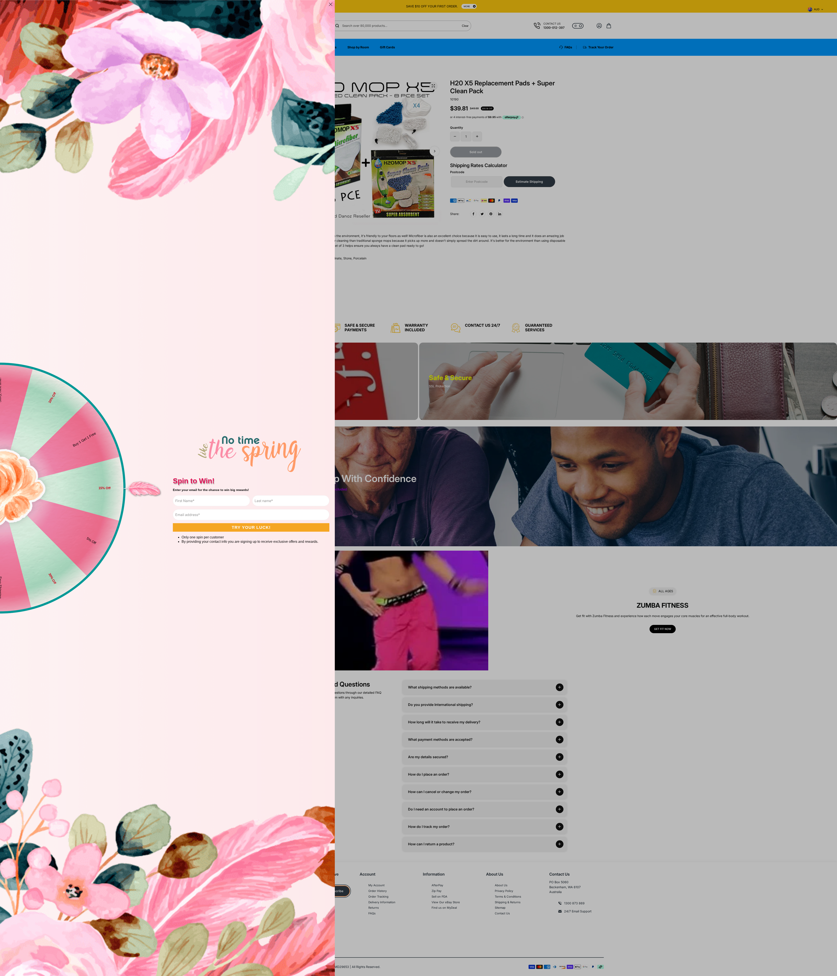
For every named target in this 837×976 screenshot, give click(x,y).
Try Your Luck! (251, 527)
